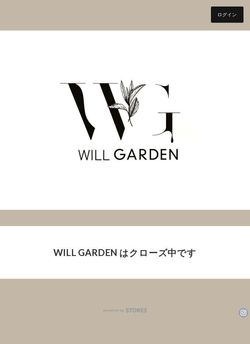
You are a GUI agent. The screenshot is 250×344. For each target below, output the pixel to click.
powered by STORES (125, 310)
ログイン (227, 14)
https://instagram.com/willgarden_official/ (243, 313)
